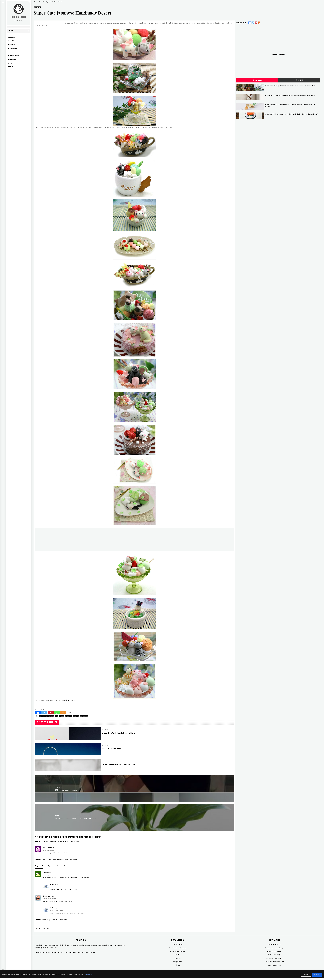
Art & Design (11, 37)
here (75, 700)
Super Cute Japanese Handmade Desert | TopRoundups (60, 841)
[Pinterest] (51, 712)
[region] (162, 974)
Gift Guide (11, 41)
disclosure (82, 952)
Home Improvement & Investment (18, 52)
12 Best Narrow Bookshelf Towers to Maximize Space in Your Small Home (290, 95)
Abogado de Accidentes (177, 951)
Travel (10, 63)
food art (61, 716)
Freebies (10, 67)
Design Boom (177, 962)
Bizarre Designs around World (274, 962)
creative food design (48, 716)
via (36, 705)
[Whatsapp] (57, 712)
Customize (306, 974)
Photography (12, 59)
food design (68, 716)
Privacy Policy (88, 974)
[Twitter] (44, 712)
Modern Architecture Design (274, 948)
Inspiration (11, 44)
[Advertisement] (85, 539)
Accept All (316, 974)
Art (40, 716)
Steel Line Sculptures (111, 748)
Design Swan (18, 17)
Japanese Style (84, 716)
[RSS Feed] (259, 23)
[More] (63, 712)
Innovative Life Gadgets (274, 951)
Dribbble (177, 955)
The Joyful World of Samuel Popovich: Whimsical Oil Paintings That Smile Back (291, 114)
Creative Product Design (274, 958)
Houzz (178, 965)
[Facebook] (38, 712)
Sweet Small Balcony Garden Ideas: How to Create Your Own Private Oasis (290, 86)
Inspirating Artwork (274, 965)
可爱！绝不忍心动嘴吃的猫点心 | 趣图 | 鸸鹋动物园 (59, 860)
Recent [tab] (300, 80)
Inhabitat (178, 958)
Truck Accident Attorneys (177, 948)
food (56, 716)
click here (67, 700)
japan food (76, 716)
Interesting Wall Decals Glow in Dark (118, 733)
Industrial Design (13, 55)
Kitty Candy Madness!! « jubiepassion (54, 920)
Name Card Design (274, 955)
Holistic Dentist (177, 944)
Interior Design (12, 48)
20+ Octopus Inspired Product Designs (119, 764)
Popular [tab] (258, 80)
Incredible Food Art (274, 944)
